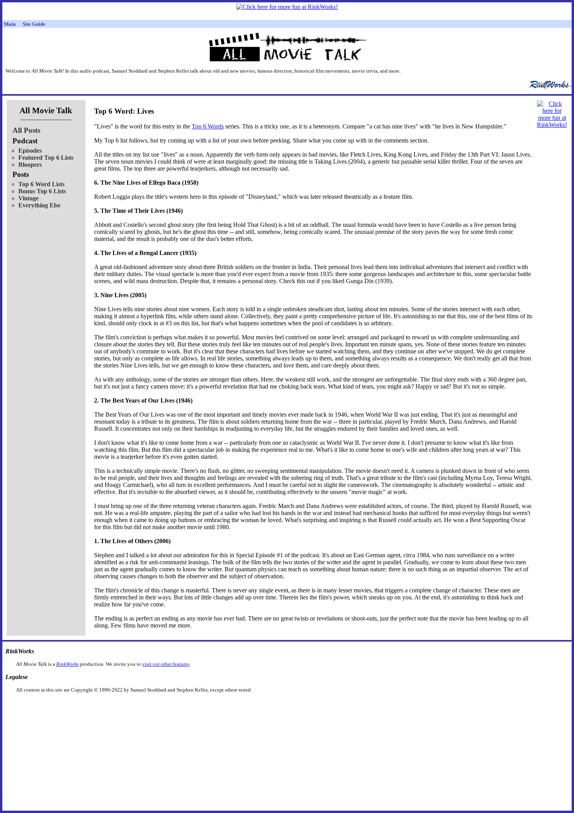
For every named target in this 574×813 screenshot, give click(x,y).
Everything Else (39, 205)
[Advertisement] (246, 705)
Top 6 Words (208, 126)
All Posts (26, 130)
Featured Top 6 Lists (45, 157)
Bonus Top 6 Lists (42, 191)
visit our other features (165, 664)
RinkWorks (67, 664)
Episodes (30, 150)
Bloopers (30, 164)
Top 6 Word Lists (41, 184)
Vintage (28, 198)
